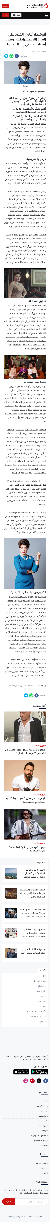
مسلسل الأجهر (21, 686)
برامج (18, 15)
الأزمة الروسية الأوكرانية (36, 1011)
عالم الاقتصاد (41, 991)
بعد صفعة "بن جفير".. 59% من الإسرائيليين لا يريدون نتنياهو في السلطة (32, 913)
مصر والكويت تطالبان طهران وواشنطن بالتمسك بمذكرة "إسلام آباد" (33, 933)
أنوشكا (12, 686)
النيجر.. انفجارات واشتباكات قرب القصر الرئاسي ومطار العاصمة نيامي (32, 893)
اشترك (8, 1201)
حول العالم (41, 986)
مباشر (5, 6)
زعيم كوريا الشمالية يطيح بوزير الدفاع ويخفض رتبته (33, 951)
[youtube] (32, 1080)
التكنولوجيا (42, 1021)
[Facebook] (45, 1080)
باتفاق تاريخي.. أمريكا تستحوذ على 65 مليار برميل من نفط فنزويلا (34, 873)
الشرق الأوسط (40, 981)
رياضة (43, 996)
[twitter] (6, 56)
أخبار (44, 976)
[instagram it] (25, 1080)
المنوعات (42, 1006)
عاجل (6, 15)
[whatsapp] (11, 56)
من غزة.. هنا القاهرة (38, 1016)
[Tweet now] (39, 1080)
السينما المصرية (34, 686)
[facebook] (17, 56)
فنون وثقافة (41, 1001)
